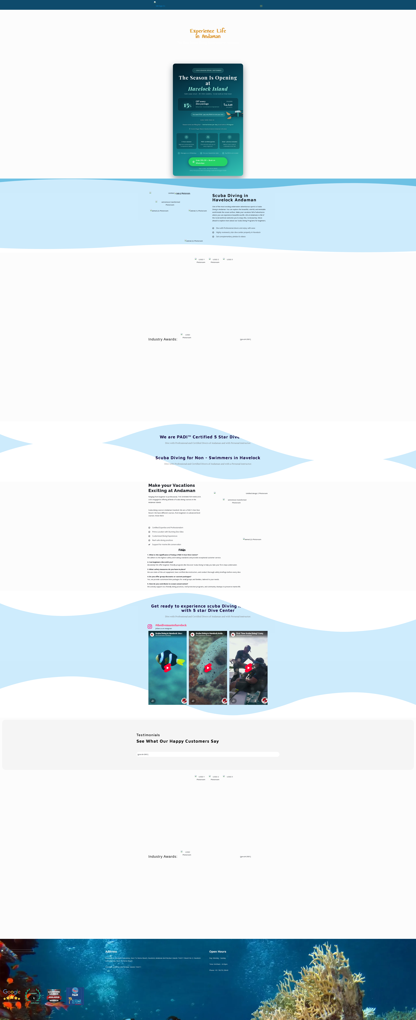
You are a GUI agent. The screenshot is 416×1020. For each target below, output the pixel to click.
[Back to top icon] (405, 1015)
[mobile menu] (261, 6)
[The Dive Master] (159, 5)
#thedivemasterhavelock (171, 625)
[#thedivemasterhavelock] (149, 626)
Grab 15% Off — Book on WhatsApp (205, 161)
